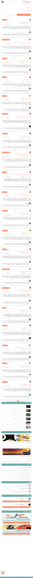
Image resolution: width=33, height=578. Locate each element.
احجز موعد (15, 501)
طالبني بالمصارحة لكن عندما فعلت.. (25, 365)
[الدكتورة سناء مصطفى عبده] (30, 51)
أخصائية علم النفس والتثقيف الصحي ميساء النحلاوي (23, 32)
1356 (15, 401)
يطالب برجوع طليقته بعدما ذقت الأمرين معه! (24, 22)
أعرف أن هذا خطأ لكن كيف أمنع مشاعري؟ (24, 290)
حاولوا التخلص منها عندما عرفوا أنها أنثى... (24, 310)
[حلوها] (30, 1)
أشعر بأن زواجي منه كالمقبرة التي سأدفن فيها (24, 135)
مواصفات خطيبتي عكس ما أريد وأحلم (25, 384)
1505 (10, 401)
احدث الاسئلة (24, 14)
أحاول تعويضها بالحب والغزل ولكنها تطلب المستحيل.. (22, 251)
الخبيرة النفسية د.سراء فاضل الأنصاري (24, 126)
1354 (20, 401)
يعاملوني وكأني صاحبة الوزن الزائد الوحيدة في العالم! (23, 194)
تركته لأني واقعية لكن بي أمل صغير (25, 271)
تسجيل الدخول (6, 1)
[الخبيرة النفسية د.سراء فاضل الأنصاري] (30, 126)
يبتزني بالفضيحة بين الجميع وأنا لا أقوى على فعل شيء (22, 154)
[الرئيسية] (30, 7)
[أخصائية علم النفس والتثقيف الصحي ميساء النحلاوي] (30, 32)
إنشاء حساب (11, 1)
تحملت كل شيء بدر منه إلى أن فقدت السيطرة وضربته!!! (22, 41)
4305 (8, 401)
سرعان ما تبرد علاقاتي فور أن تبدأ (26, 327)
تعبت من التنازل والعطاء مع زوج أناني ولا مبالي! (24, 60)
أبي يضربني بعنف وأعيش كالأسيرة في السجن (24, 213)
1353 (22, 401)
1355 (18, 401)
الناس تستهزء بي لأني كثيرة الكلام (26, 98)
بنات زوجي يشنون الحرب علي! (26, 232)
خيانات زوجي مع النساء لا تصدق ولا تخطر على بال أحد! (22, 116)
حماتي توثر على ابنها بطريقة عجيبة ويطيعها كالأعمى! (23, 347)
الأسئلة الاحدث (27, 7)
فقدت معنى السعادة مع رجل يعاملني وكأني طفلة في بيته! (22, 174)
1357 (13, 401)
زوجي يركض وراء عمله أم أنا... (26, 79)
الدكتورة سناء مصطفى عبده (25, 51)
